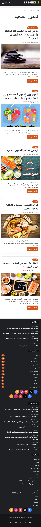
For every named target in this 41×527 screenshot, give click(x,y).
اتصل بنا (35, 505)
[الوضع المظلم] (10, 4)
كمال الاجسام (34, 361)
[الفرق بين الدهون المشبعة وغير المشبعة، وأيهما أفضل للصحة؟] (20, 115)
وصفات (36, 380)
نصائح (36, 355)
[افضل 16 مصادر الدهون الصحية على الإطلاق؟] (20, 284)
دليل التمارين (34, 374)
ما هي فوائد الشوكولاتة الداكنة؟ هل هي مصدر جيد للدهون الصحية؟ (20, 34)
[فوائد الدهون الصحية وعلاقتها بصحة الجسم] (20, 226)
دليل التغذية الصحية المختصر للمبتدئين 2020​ (25, 493)
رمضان (36, 377)
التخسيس (35, 364)
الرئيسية (35, 10)
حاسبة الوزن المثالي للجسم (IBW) (28, 480)
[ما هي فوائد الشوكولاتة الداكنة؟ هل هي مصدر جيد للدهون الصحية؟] (20, 56)
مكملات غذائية (34, 371)
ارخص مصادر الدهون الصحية (22, 150)
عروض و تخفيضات (33, 387)
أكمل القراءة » (32, 81)
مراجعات (35, 383)
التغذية (35, 147)
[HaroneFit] (32, 3)
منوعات (35, 91)
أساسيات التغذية (32, 27)
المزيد (38, 490)
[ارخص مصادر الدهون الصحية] (20, 168)
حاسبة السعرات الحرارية (31, 477)
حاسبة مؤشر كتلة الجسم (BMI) (29, 484)
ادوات (38, 474)
